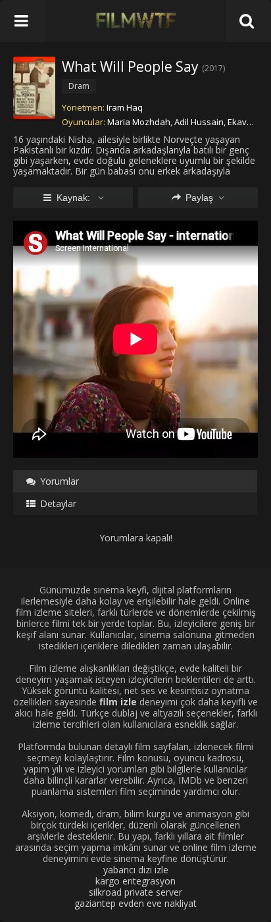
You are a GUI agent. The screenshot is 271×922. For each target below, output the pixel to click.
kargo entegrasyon (135, 881)
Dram (78, 86)
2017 (214, 68)
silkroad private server (135, 892)
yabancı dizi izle (135, 869)
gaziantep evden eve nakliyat (135, 903)
